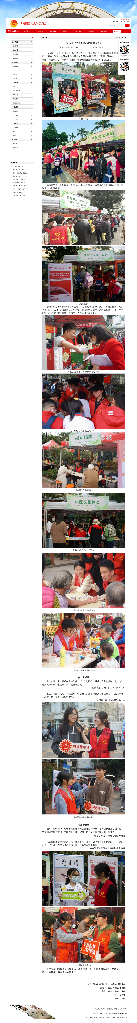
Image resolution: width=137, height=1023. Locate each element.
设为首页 (115, 21)
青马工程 (16, 54)
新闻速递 (117, 31)
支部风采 (16, 58)
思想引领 (16, 148)
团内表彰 (16, 50)
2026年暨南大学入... (19, 166)
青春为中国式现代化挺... (20, 189)
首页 (117, 37)
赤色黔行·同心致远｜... (20, 170)
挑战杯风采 (16, 78)
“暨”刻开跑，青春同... (19, 182)
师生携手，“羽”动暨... (19, 179)
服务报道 (16, 86)
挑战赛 (15, 74)
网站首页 (27, 31)
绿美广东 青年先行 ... (19, 192)
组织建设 (40, 31)
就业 (14, 135)
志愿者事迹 (16, 103)
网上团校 (104, 31)
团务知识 (16, 144)
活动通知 (16, 66)
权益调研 (16, 119)
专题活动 (16, 99)
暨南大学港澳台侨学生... (20, 173)
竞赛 (14, 70)
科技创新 (53, 31)
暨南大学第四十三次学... (20, 176)
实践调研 (78, 31)
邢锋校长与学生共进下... (20, 186)
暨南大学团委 (13, 31)
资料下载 (16, 95)
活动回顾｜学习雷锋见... (20, 195)
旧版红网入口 (125, 19)
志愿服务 (66, 31)
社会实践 (16, 115)
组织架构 (16, 46)
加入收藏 (127, 21)
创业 (14, 131)
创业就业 (91, 31)
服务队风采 (16, 91)
